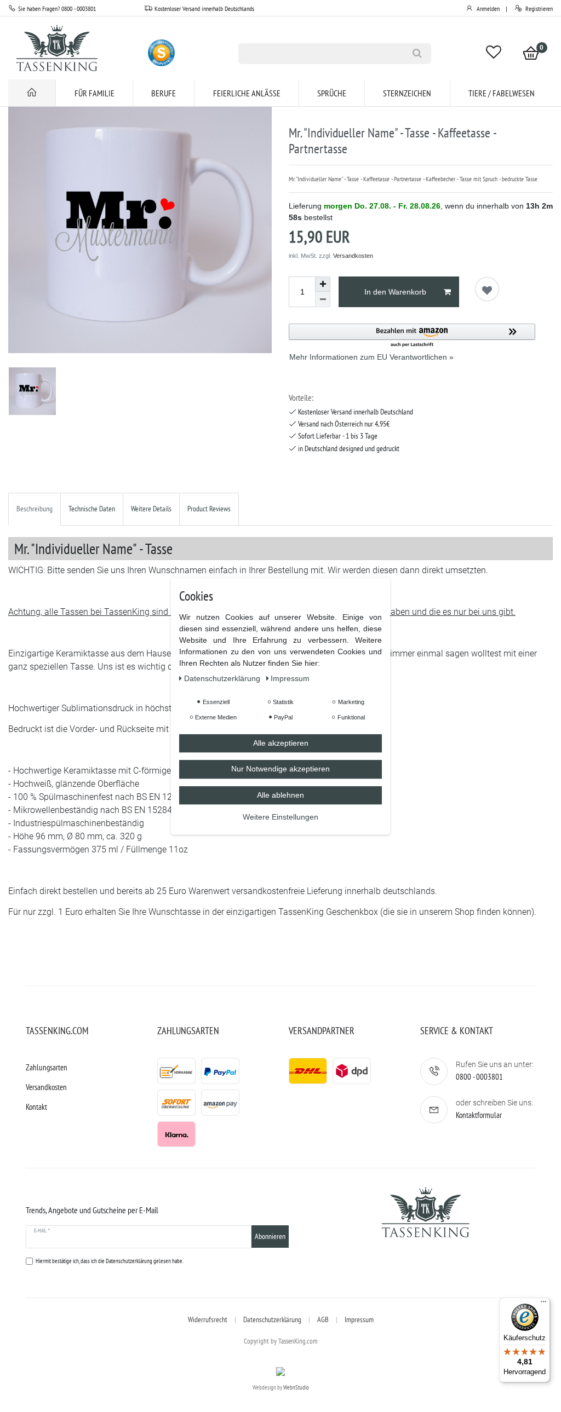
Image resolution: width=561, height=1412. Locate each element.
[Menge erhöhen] (322, 284)
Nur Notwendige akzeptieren (280, 768)
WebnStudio (296, 1387)
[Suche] (417, 53)
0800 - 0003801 (479, 1076)
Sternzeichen (407, 93)
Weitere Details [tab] (151, 509)
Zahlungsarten (46, 1067)
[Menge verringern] (322, 299)
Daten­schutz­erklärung (223, 678)
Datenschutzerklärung (272, 1319)
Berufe (163, 93)
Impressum (359, 1319)
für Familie (95, 93)
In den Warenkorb (395, 291)
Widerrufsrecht (207, 1319)
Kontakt (36, 1107)
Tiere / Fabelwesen (501, 93)
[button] (412, 336)
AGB (323, 1319)
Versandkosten (353, 255)
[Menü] (543, 1304)
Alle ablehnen (280, 795)
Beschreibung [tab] (34, 509)
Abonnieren (270, 1236)
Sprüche (331, 93)
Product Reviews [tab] (209, 509)
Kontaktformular (479, 1115)
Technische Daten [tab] (91, 509)
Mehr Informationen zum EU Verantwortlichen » (371, 357)
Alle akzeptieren (280, 743)
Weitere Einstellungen (280, 816)
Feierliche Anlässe (246, 93)
